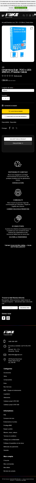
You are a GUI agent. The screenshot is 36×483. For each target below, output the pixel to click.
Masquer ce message (20, 7)
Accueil (4, 22)
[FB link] (3, 318)
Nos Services (7, 387)
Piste (5, 383)
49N (3, 67)
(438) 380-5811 (12, 341)
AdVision (12, 480)
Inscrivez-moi (24, 307)
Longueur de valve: (8, 87)
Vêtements (7, 397)
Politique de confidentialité (11, 439)
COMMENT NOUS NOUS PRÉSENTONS (18, 209)
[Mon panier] (33, 16)
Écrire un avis (18, 76)
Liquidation (7, 394)
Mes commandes (9, 464)
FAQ (5, 414)
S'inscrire (6, 460)
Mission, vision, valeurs (10, 432)
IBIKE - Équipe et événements (12, 390)
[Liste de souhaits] (27, 15)
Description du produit (18, 139)
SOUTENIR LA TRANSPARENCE (18, 237)
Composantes (8, 379)
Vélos (5, 376)
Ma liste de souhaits (9, 471)
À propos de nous (9, 418)
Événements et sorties (10, 422)
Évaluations (18, 143)
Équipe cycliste (8, 429)
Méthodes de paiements (11, 446)
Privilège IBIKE (8, 425)
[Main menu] (3, 15)
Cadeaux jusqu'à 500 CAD (11, 404)
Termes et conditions (10, 436)
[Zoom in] (31, 28)
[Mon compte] (30, 16)
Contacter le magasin (10, 105)
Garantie (6, 450)
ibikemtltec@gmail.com (15, 354)
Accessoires (7, 372)
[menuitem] (24, 16)
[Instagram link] (8, 318)
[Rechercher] (24, 16)
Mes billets (7, 467)
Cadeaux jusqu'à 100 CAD (11, 401)
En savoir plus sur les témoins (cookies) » (18, 10)
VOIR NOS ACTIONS (18, 183)
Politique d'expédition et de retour (14, 443)
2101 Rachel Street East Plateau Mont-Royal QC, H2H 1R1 (15, 360)
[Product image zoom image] (18, 39)
